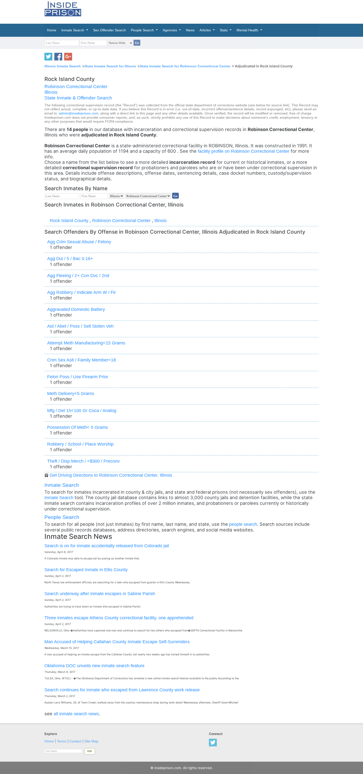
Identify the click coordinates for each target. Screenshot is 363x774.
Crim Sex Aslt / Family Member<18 (81, 359)
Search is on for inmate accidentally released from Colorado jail (106, 545)
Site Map (91, 741)
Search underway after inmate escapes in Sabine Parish (99, 593)
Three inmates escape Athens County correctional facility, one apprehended (118, 617)
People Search (61, 517)
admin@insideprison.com (78, 113)
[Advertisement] (205, 11)
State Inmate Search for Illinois (110, 66)
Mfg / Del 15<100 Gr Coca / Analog (81, 410)
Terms (61, 741)
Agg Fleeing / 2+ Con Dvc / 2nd (78, 275)
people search (243, 524)
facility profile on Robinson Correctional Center (244, 151)
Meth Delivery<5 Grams (70, 393)
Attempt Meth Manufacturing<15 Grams (86, 342)
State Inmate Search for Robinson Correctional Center (185, 66)
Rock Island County (70, 220)
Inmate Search (61, 485)
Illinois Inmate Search (62, 66)
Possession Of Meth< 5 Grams (77, 427)
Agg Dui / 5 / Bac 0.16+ (70, 258)
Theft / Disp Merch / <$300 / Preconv (83, 461)
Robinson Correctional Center (75, 86)
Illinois (51, 92)
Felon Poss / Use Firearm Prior (77, 376)
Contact (75, 741)
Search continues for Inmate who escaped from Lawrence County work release (122, 689)
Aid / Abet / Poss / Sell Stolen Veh (80, 326)
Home (49, 741)
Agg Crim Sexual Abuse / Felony (79, 241)
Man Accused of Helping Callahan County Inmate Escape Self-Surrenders (117, 641)
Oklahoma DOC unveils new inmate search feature (94, 665)
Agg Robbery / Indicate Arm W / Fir (81, 292)
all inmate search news (76, 713)
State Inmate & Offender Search (78, 97)
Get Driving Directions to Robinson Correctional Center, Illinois (111, 475)
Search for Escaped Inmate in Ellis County (86, 569)
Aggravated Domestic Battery (76, 309)
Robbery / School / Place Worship (80, 444)
